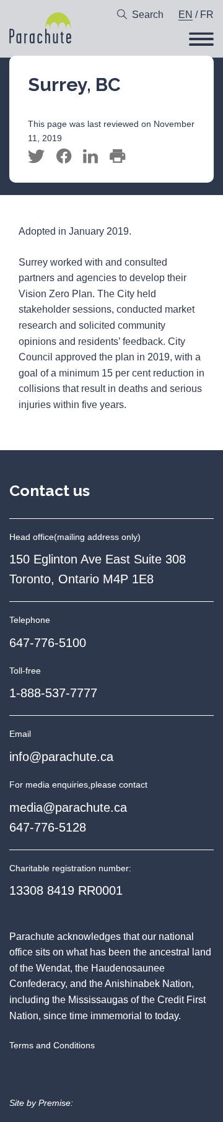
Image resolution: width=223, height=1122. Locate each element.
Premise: (55, 1103)
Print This (117, 157)
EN (185, 14)
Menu (201, 39)
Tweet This (36, 157)
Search (148, 14)
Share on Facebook (63, 157)
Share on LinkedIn (90, 157)
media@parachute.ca (68, 807)
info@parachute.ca (61, 756)
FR (207, 14)
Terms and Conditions (52, 1045)
